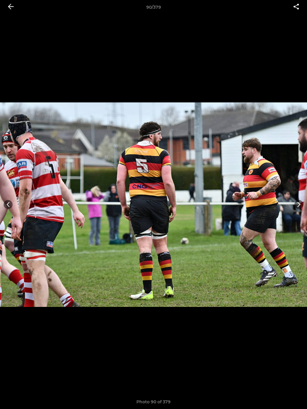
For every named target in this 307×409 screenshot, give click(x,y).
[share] (296, 7)
